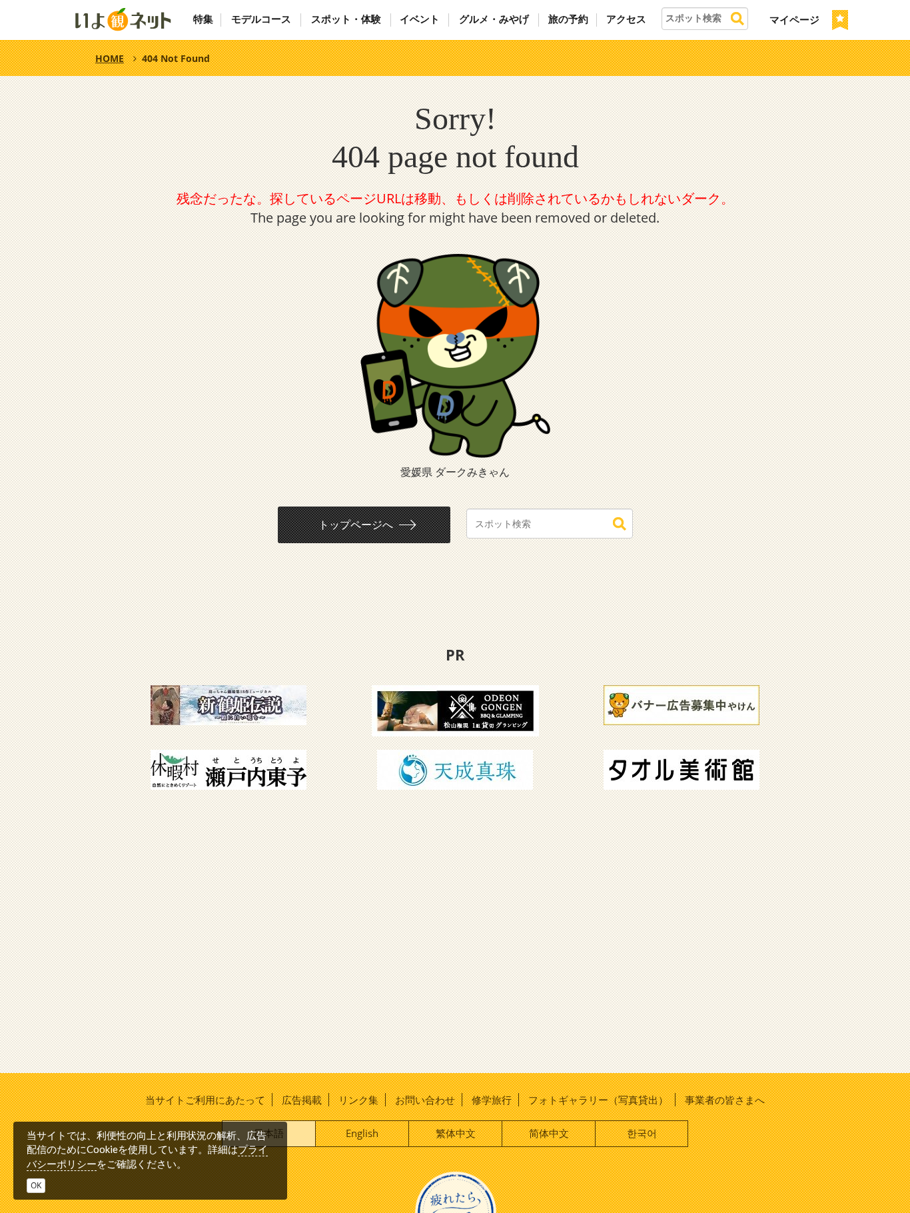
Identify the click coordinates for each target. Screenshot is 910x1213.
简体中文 (549, 1133)
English (362, 1133)
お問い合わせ (425, 1099)
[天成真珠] (455, 768)
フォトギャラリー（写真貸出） (598, 1099)
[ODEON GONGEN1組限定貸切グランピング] (455, 709)
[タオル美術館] (681, 768)
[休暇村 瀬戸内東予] (228, 768)
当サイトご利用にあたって (205, 1099)
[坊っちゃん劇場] (228, 703)
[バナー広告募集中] (681, 703)
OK (36, 1185)
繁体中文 (456, 1133)
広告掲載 (302, 1099)
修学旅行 (492, 1099)
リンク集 (358, 1099)
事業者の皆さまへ (725, 1099)
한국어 (642, 1133)
